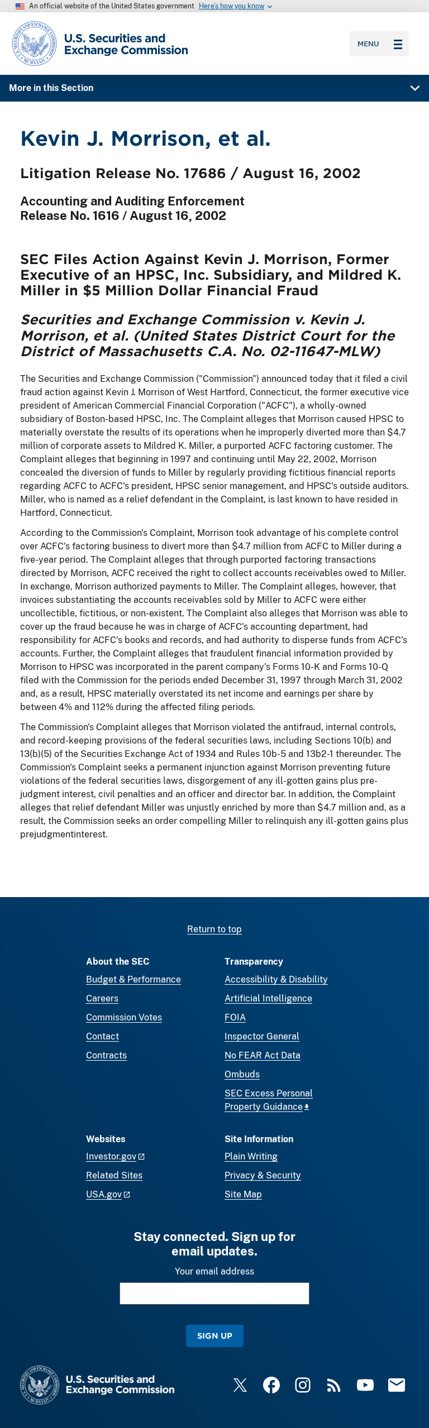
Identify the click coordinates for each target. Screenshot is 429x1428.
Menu (368, 43)
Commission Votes (124, 1017)
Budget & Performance (133, 979)
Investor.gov (111, 1156)
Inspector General (262, 1036)
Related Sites (114, 1175)
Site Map (243, 1194)
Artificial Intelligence (268, 998)
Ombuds (242, 1074)
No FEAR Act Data (263, 1055)
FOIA (235, 1017)
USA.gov (104, 1194)
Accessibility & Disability (276, 979)
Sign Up (214, 1335)
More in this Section (51, 88)
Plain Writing (251, 1156)
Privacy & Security (263, 1175)
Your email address (214, 1271)
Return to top (214, 929)
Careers (102, 998)
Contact (102, 1036)
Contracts (106, 1055)
